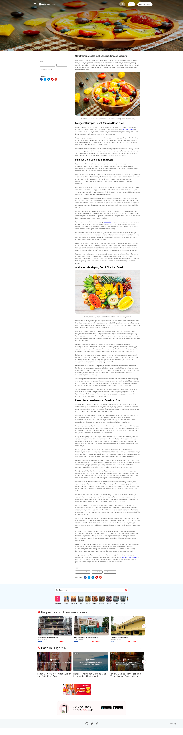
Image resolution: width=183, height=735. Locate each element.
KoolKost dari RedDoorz (130, 557)
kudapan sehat (128, 129)
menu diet (107, 222)
